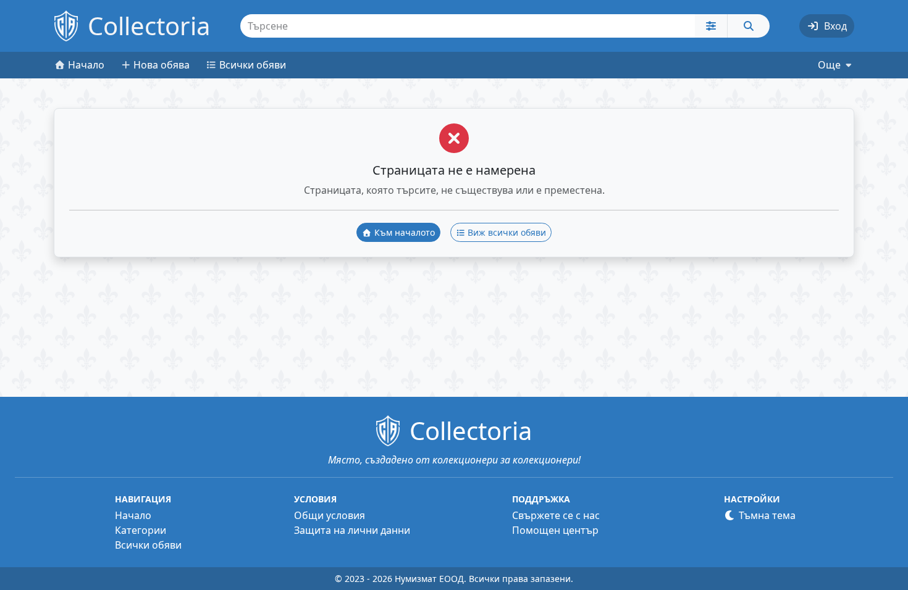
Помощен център (555, 530)
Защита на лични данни (352, 530)
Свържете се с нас (556, 515)
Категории (140, 530)
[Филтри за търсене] (711, 26)
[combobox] (468, 26)
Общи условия (329, 515)
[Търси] (748, 26)
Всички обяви (148, 545)
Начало (133, 515)
